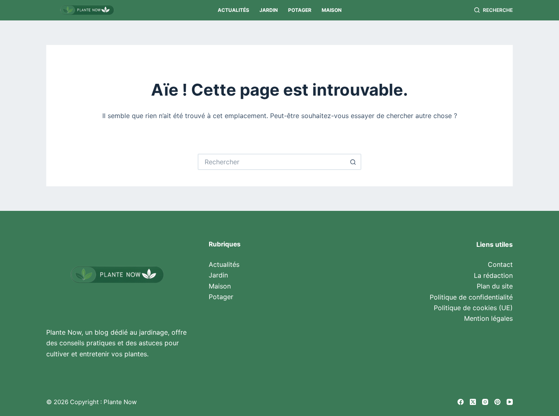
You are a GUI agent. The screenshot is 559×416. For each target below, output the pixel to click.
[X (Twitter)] (473, 402)
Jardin (268, 10)
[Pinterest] (497, 402)
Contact (500, 264)
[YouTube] (510, 402)
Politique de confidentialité (471, 297)
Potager (299, 10)
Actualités (233, 10)
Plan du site (495, 286)
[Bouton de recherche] (353, 162)
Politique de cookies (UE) (473, 308)
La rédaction (493, 275)
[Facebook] (461, 402)
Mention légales (488, 318)
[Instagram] (485, 402)
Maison (332, 10)
